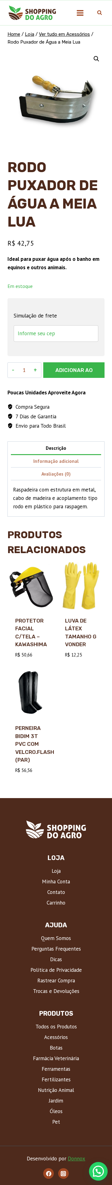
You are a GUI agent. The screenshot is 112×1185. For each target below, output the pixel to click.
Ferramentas (56, 1068)
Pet (56, 1121)
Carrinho (56, 902)
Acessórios (56, 1037)
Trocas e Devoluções (56, 991)
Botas (56, 1047)
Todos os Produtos (56, 1026)
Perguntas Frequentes (56, 948)
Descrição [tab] (56, 448)
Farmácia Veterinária (56, 1058)
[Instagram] (63, 1173)
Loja (56, 871)
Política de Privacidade (56, 969)
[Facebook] (48, 1173)
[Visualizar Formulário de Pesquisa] (100, 13)
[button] (96, 58)
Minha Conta (56, 881)
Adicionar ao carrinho (74, 372)
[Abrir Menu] (79, 12)
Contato (56, 892)
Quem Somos (56, 938)
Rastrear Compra (56, 980)
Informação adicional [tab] (56, 461)
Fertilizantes (56, 1079)
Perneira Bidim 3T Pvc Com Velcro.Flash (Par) (34, 744)
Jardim (56, 1100)
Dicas (56, 959)
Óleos (56, 1111)
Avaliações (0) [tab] (56, 474)
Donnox (76, 1158)
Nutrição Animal (56, 1090)
